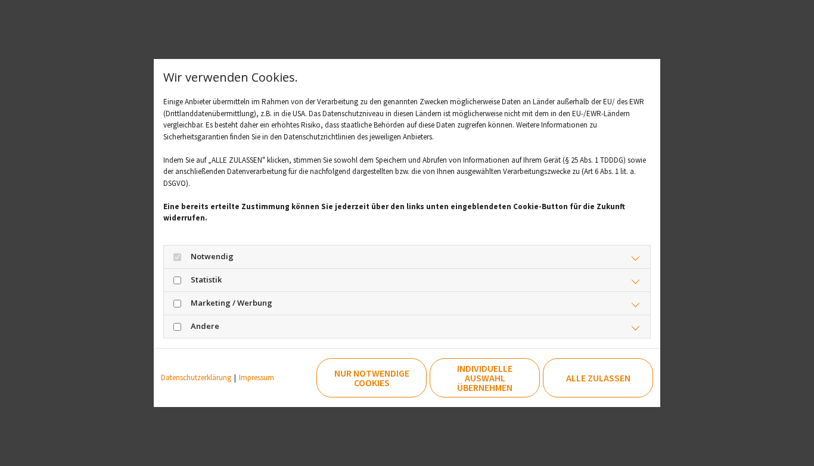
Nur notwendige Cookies (371, 378)
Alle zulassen (598, 378)
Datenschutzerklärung (196, 377)
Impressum (256, 377)
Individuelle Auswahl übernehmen (484, 377)
